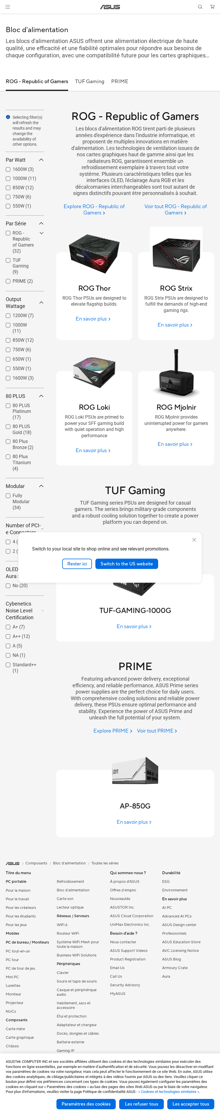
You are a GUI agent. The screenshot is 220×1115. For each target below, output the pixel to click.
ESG (166, 881)
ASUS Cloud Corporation (131, 916)
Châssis (12, 1046)
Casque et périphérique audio (77, 992)
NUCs (11, 1011)
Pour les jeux (16, 925)
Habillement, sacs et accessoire (74, 1005)
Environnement (175, 890)
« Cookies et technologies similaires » (168, 1091)
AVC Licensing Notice (180, 950)
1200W (13, 314)
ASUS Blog (171, 959)
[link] (110, 7)
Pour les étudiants (21, 916)
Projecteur (14, 1003)
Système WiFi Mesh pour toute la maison (78, 944)
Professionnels (174, 933)
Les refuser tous (141, 1104)
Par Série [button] (16, 223)
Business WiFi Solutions (77, 955)
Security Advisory (125, 985)
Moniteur (13, 994)
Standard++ (18, 663)
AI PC (167, 907)
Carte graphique (20, 1037)
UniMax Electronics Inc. (130, 924)
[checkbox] (22, 242)
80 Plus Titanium (15, 457)
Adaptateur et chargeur (77, 1025)
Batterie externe (70, 1042)
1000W (13, 177)
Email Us (117, 968)
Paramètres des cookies (86, 1104)
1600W (13, 168)
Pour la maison (18, 890)
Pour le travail (17, 899)
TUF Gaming (18, 258)
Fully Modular (20, 494)
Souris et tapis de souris (77, 981)
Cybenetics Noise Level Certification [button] (20, 610)
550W (11, 204)
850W (11, 186)
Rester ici (77, 564)
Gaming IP (65, 1050)
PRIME (12, 279)
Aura (166, 976)
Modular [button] (15, 486)
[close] (194, 539)
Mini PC (12, 977)
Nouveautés (120, 899)
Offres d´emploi (123, 890)
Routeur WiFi (68, 933)
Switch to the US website (127, 564)
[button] (7, 6)
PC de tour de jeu (20, 968)
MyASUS (117, 993)
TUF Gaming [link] (89, 81)
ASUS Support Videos (129, 950)
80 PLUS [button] (15, 396)
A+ (8, 625)
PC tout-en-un (18, 951)
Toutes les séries (105, 863)
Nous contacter (123, 942)
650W (11, 357)
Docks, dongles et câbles (78, 1033)
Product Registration (128, 959)
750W (11, 195)
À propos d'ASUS (125, 881)
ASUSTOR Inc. (122, 907)
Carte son (65, 899)
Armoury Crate (175, 968)
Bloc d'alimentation (73, 890)
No (8, 584)
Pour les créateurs (21, 907)
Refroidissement (70, 881)
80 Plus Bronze (21, 440)
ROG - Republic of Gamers (21, 234)
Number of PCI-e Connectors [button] (23, 528)
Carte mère (15, 1029)
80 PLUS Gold (20, 425)
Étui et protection (72, 1016)
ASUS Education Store (181, 942)
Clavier (63, 973)
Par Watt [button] (15, 160)
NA (9, 654)
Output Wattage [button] (15, 302)
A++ (10, 635)
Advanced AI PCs (177, 916)
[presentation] (8, 117)
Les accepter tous (190, 1104)
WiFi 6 (62, 925)
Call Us (116, 976)
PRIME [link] (119, 81)
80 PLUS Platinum (15, 406)
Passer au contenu (7, 17)
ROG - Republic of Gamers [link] (37, 81)
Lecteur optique (70, 907)
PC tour (12, 960)
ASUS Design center (179, 925)
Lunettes (13, 985)
